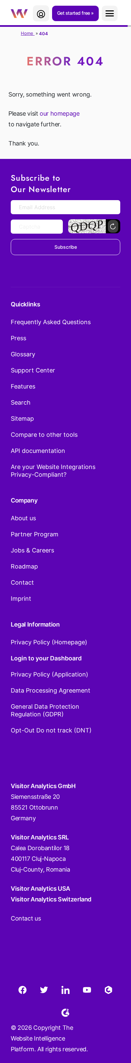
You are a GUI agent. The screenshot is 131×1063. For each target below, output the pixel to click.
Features (23, 386)
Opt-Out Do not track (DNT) (51, 730)
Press (18, 338)
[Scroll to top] (114, 1025)
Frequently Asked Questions (51, 322)
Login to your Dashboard (46, 658)
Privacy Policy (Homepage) (49, 642)
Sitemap (22, 418)
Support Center (33, 370)
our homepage (59, 113)
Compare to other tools (44, 434)
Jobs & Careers (32, 550)
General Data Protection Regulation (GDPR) (45, 710)
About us (23, 518)
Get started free (74, 13)
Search (21, 402)
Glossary (23, 354)
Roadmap (24, 566)
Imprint (21, 598)
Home (28, 33)
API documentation (38, 450)
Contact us (26, 918)
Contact (22, 582)
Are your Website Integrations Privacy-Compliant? (53, 470)
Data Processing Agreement (50, 690)
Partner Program (34, 534)
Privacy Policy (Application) (49, 674)
